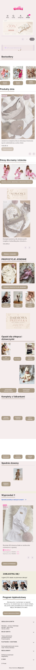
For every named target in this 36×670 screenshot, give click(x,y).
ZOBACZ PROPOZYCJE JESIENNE (14, 287)
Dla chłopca (17, 358)
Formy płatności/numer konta (9, 646)
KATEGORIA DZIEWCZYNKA (8, 390)
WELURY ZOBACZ (5, 83)
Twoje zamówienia (6, 636)
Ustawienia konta (6, 637)
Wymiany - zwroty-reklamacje (9, 626)
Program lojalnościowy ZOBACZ (11, 613)
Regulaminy (4, 656)
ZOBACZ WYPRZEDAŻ (9, 563)
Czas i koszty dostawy (7, 647)
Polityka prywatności (7, 655)
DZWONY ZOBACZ (6, 484)
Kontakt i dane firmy (7, 627)
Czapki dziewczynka (6, 305)
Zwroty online (5, 629)
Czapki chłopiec (30, 305)
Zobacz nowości (10, 254)
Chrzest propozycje (18, 456)
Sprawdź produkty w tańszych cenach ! (12, 499)
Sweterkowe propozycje (6, 456)
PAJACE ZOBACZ (18, 83)
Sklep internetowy (16, 668)
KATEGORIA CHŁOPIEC (26, 390)
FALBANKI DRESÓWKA (6, 418)
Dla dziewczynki (6, 358)
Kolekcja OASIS (30, 457)
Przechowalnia (5, 639)
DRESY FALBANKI (30, 418)
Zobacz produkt (7, 149)
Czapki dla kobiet (18, 305)
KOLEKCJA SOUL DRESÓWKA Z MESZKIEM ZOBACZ (16, 182)
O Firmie (3, 663)
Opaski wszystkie (30, 358)
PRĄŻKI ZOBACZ (31, 82)
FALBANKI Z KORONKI (18, 418)
